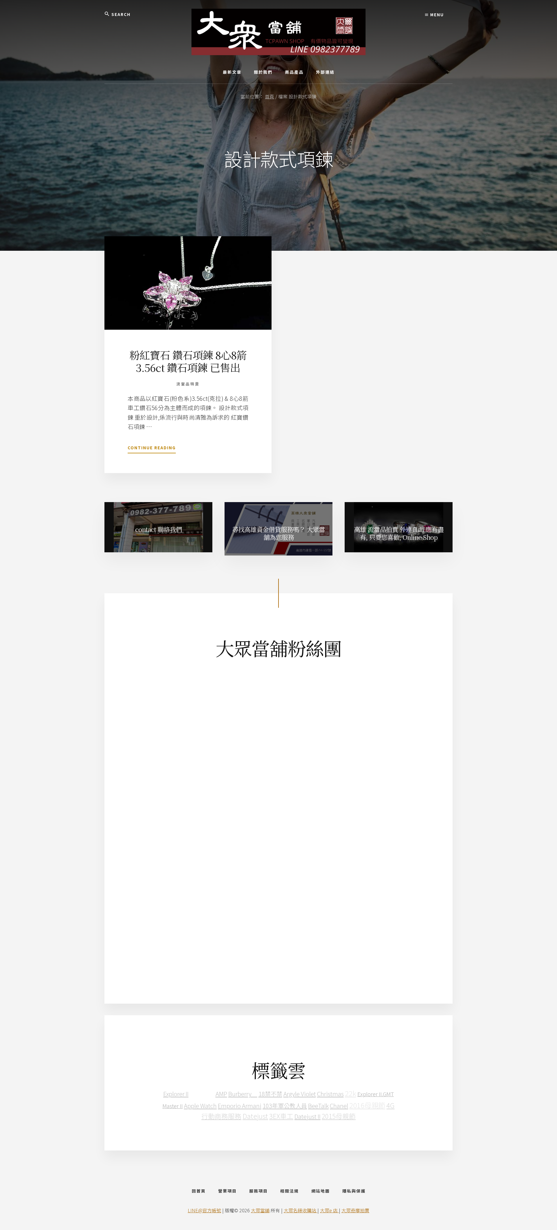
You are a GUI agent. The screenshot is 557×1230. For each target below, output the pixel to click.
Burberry (242, 1093)
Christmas (330, 1093)
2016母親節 (367, 1105)
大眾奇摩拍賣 (355, 1210)
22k (350, 1093)
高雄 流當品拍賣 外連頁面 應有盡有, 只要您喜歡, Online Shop (399, 533)
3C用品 (202, 1093)
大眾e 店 (329, 1210)
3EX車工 (281, 1116)
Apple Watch (200, 1105)
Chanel (339, 1105)
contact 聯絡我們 (158, 529)
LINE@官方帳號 (204, 1210)
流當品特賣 (188, 384)
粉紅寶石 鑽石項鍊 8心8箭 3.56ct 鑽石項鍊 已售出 (188, 361)
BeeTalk (318, 1105)
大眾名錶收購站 (300, 1210)
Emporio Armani (239, 1105)
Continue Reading (152, 448)
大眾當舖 (260, 1210)
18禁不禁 (270, 1093)
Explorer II (176, 1093)
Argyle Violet (299, 1093)
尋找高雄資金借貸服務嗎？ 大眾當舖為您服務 (278, 533)
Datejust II (307, 1116)
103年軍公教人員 (285, 1105)
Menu (436, 14)
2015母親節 (339, 1116)
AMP (221, 1093)
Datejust (255, 1116)
